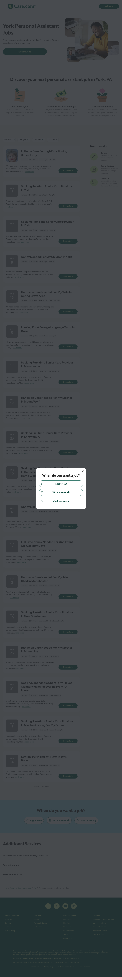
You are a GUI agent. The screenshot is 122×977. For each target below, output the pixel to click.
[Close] (83, 471)
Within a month (61, 492)
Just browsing (61, 501)
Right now (61, 483)
